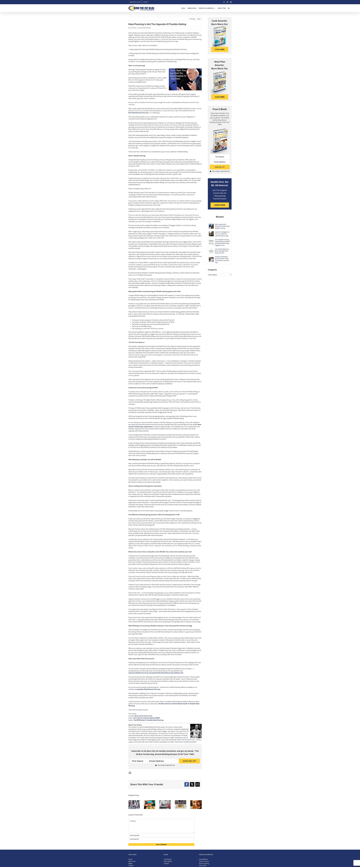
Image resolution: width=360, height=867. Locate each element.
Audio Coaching (204, 863)
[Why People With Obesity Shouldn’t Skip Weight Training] (211, 225)
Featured (140, 28)
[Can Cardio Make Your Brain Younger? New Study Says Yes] (211, 249)
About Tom (132, 861)
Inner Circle (202, 865)
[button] (228, 8)
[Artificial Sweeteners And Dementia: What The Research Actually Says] (211, 258)
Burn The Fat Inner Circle (186, 740)
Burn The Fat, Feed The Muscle (175, 733)
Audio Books (168, 861)
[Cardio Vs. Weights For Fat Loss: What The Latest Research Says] (211, 232)
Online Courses (204, 861)
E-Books (166, 863)
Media (130, 863)
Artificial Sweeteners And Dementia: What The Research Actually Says (222, 259)
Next (198, 19)
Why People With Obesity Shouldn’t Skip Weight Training (222, 226)
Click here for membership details (185, 742)
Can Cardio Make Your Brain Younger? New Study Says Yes (222, 251)
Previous (192, 19)
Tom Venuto (133, 28)
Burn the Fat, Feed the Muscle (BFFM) (147, 718)
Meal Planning (147, 28)
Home (130, 859)
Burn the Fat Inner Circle (143, 716)
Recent (220, 216)
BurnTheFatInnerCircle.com (138, 113)
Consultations (203, 859)
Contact (130, 865)
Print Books (167, 859)
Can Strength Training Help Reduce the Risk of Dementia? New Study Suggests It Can (222, 242)
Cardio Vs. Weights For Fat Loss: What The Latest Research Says (222, 234)
